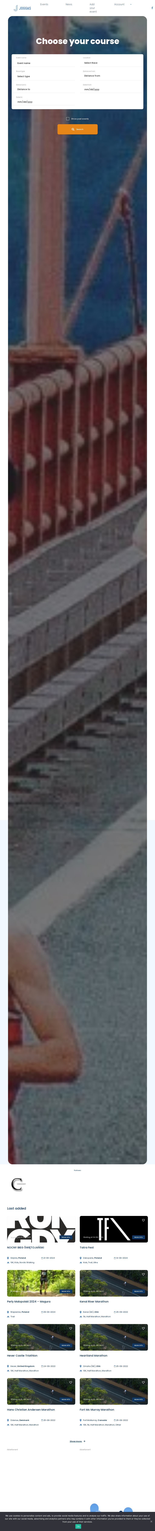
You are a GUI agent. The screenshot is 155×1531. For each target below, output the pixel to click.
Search (79, 129)
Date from (87, 85)
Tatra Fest (87, 1247)
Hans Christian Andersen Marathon (31, 1410)
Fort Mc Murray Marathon (97, 1410)
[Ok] (151, 1521)
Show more (76, 1441)
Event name (21, 57)
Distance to (21, 85)
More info (66, 1237)
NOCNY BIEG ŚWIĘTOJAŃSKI (25, 1247)
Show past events (80, 118)
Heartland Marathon (93, 1355)
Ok (78, 1526)
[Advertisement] (41, 1472)
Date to (19, 97)
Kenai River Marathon (94, 1301)
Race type (20, 71)
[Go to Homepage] (22, 8)
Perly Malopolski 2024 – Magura (28, 1301)
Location (86, 57)
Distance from (89, 71)
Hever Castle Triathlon (22, 1355)
